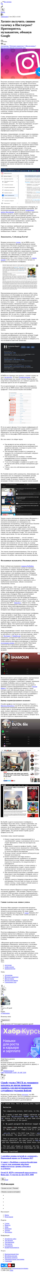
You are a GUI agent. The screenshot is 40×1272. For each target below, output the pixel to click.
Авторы (7, 1230)
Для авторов (9, 1240)
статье (27, 913)
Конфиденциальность (12, 1247)
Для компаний (9, 1242)
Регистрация (9, 1217)
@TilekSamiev (5, 1013)
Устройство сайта (10, 1239)
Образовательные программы (14, 1259)
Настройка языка (6, 1268)
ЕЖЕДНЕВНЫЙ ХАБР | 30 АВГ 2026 (13, 1072)
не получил (8, 377)
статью (18, 242)
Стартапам (8, 1261)
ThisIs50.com (16, 636)
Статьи (7, 1223)
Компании (8, 1228)
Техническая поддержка (20, 1268)
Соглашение (9, 1246)
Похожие (15, 1188)
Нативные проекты (11, 1257)
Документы (8, 1244)
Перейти (4, 1068)
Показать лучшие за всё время (11, 1192)
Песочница (8, 1232)
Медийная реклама (11, 1256)
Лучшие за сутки (6, 1188)
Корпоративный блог (12, 1254)
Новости (7, 1225)
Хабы (6, 1227)
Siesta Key (17, 603)
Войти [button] (3, 12)
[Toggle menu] (1, 2)
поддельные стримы (7, 643)
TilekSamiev (4, 16)
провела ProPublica (27, 566)
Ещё (6, 1180)
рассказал (25, 1094)
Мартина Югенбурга (7, 706)
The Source (6, 636)
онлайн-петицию (24, 377)
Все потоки (7, 2)
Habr (11, 1270)
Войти (7, 1215)
